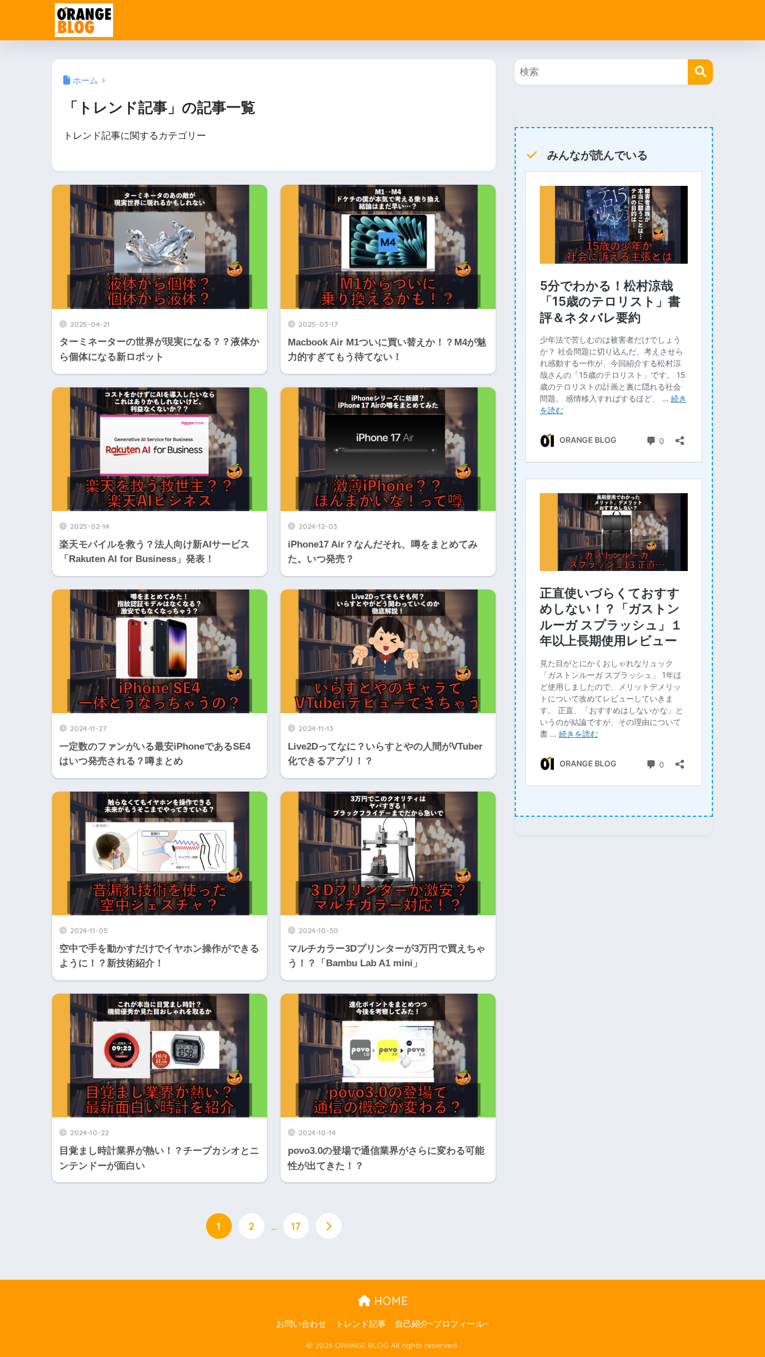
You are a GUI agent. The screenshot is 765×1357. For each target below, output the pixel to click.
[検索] (700, 72)
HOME (389, 1301)
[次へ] (329, 1226)
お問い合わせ (301, 1323)
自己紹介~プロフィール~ (442, 1323)
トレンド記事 (360, 1323)
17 (296, 1226)
